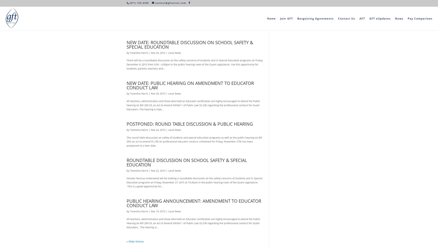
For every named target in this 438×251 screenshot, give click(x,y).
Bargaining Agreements (315, 18)
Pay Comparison (420, 18)
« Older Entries (135, 241)
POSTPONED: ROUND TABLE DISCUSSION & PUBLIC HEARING (190, 124)
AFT (362, 18)
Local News (174, 52)
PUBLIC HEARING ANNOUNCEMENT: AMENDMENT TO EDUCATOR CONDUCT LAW (194, 203)
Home (271, 18)
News (399, 18)
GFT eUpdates (380, 18)
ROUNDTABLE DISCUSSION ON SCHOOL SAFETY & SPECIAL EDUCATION (187, 162)
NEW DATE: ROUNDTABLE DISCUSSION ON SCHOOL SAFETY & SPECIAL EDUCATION (190, 44)
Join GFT (286, 18)
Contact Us (346, 18)
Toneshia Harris (139, 52)
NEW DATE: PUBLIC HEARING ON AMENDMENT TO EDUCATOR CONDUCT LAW (190, 85)
